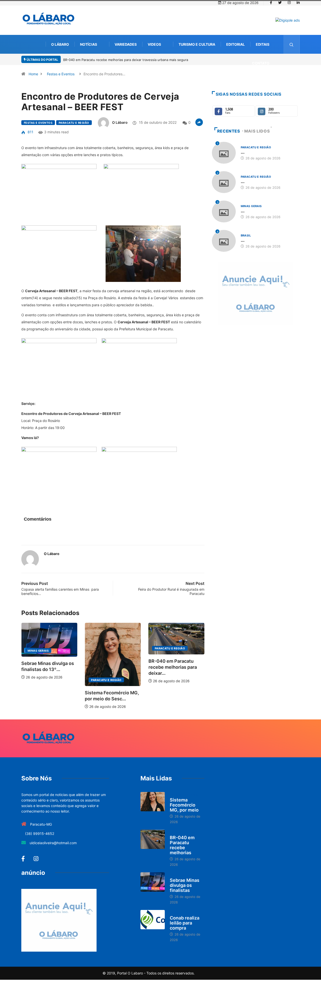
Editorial (235, 44)
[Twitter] (280, 3)
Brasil (246, 235)
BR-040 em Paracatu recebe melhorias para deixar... (118, 667)
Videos (154, 44)
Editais (262, 44)
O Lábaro (60, 44)
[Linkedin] (298, 3)
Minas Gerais (173, 650)
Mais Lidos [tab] (257, 131)
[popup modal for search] (291, 44)
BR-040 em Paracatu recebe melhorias (182, 845)
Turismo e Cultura (197, 44)
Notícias (88, 44)
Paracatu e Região (74, 123)
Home (33, 74)
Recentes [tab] (228, 131)
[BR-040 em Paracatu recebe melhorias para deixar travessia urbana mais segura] (152, 839)
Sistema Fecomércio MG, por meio (184, 805)
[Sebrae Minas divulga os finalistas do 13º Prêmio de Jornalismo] (152, 882)
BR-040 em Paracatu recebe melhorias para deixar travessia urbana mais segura (125, 60)
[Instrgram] (289, 3)
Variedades (126, 44)
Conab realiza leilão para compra (184, 923)
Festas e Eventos (60, 74)
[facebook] (271, 3)
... (243, 152)
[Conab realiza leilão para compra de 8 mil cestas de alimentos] (152, 920)
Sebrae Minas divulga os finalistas (184, 885)
